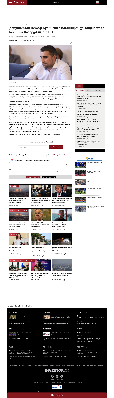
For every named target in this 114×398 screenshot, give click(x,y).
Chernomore (86, 365)
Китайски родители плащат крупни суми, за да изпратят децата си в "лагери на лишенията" (56, 322)
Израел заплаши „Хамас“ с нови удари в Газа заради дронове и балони (89, 128)
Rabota (68, 365)
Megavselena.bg (100, 365)
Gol (10, 329)
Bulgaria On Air (31, 365)
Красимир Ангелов (14, 43)
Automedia (47, 329)
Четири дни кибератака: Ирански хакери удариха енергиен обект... (17, 200)
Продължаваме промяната (41, 171)
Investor (13, 312)
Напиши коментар (33, 177)
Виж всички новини (90, 150)
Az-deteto (73, 365)
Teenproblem (83, 347)
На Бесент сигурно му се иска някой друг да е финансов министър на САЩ (95, 316)
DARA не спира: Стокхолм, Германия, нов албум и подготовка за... (39, 275)
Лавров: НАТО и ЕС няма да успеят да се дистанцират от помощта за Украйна (89, 104)
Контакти (44, 382)
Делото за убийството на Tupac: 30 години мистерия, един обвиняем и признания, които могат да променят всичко (89, 340)
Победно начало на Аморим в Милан (94, 180)
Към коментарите (49, 177)
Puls (11, 347)
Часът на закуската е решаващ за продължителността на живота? (60, 316)
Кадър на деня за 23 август (24, 316)
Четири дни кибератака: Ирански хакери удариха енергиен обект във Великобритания (89, 96)
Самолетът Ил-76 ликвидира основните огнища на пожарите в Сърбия (88, 121)
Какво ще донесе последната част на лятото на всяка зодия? (95, 351)
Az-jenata (47, 347)
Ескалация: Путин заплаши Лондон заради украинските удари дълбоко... (18, 275)
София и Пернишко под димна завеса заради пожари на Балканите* (62, 275)
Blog (77, 365)
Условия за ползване (75, 382)
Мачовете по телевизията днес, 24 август (95, 163)
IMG (11, 365)
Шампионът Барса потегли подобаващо (93, 172)
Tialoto (80, 329)
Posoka (91, 365)
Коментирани (98, 90)
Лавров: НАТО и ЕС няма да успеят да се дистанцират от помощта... (40, 224)
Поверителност (61, 382)
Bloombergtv (83, 312)
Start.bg (80, 365)
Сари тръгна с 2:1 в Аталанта (94, 188)
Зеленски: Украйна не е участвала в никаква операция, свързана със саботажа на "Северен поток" (88, 113)
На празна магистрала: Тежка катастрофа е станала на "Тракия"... (62, 249)
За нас (34, 382)
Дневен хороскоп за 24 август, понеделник (54, 356)
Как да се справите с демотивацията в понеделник (93, 333)
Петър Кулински (57, 171)
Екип (38, 382)
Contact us (81, 391)
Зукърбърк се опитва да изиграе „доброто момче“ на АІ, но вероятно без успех (22, 322)
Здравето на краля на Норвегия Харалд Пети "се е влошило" (87, 135)
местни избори (15, 171)
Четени (88, 90)
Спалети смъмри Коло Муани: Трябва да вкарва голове (94, 198)
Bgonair (46, 312)
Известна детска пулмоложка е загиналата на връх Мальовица (18, 249)
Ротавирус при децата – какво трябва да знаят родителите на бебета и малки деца (22, 357)
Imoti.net (64, 365)
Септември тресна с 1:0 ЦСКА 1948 (18, 338)
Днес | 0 (58, 2)
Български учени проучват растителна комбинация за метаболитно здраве (24, 352)
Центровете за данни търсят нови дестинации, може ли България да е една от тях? (90, 322)
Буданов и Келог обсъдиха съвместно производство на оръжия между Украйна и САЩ (89, 142)
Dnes (19, 365)
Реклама (52, 382)
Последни (80, 90)
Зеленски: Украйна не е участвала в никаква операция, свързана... (60, 224)
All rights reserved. (54, 391)
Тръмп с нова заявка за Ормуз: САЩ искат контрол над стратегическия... (62, 200)
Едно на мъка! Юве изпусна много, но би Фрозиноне (95, 207)
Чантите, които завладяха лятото (87, 356)
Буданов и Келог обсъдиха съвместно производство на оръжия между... (40, 200)
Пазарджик (26, 171)
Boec (95, 365)
